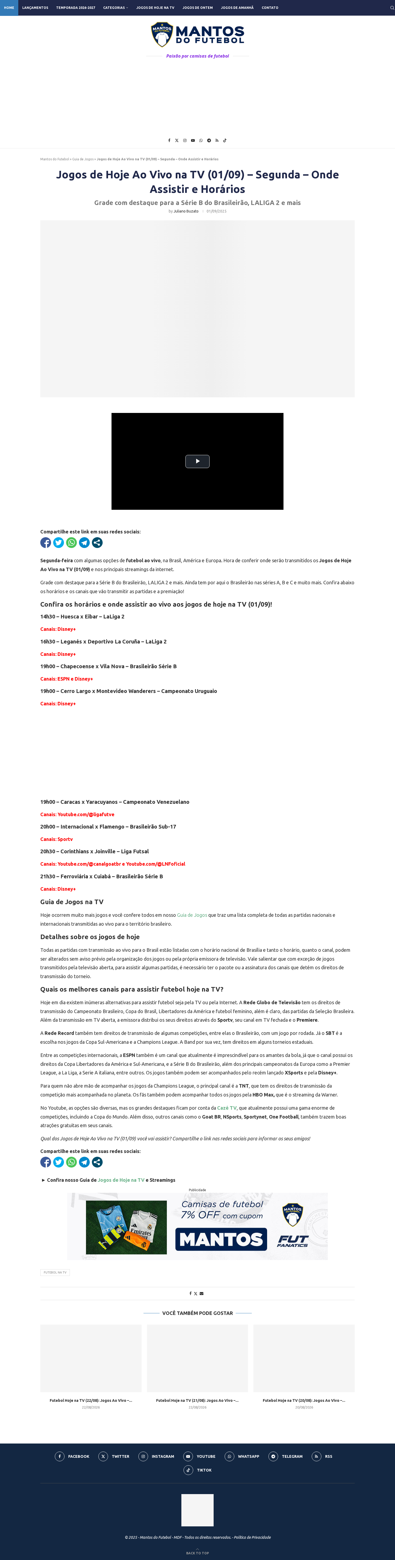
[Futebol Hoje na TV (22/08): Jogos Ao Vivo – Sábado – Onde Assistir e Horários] (91, 1358)
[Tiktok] (225, 140)
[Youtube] (193, 140)
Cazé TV (227, 1107)
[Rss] (217, 140)
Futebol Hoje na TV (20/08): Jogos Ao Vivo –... (304, 1400)
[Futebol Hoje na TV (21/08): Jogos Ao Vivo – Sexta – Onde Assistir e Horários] (197, 1358)
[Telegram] (209, 140)
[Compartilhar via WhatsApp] (71, 542)
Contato (270, 7)
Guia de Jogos (83, 159)
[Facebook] (169, 140)
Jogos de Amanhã (237, 7)
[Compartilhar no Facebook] (45, 542)
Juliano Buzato (186, 211)
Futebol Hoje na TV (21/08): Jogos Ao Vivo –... (197, 1400)
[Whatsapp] (201, 140)
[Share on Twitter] (196, 1293)
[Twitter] (177, 140)
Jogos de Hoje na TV (155, 7)
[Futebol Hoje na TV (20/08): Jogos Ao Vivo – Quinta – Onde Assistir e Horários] (304, 1358)
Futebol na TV (55, 1272)
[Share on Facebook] (190, 1293)
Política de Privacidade (252, 1537)
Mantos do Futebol (54, 159)
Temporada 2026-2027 (75, 7)
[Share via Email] (201, 1293)
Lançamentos (35, 7)
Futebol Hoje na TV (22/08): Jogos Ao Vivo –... (91, 1400)
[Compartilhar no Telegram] (84, 542)
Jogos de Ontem (197, 7)
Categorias (114, 7)
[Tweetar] (58, 542)
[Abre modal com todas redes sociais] (97, 542)
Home (9, 7)
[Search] (392, 8)
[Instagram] (184, 140)
